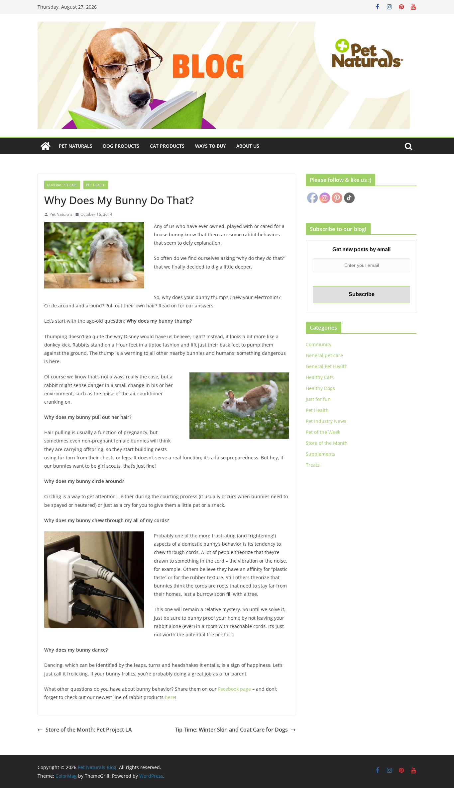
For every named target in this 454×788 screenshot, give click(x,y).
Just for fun (318, 399)
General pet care (62, 185)
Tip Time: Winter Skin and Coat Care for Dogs (231, 729)
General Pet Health (327, 366)
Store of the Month (327, 443)
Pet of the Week (323, 432)
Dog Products (121, 146)
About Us (247, 146)
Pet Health (95, 185)
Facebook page (234, 689)
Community (318, 344)
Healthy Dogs (320, 388)
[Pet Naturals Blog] (46, 146)
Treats (313, 465)
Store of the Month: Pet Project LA (89, 729)
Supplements (320, 454)
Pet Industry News (326, 421)
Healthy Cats (320, 377)
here (170, 697)
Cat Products (167, 146)
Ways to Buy (210, 146)
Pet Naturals (75, 146)
